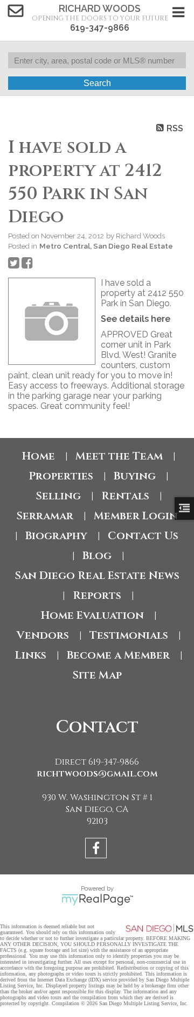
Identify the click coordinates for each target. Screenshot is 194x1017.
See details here (135, 319)
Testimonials (128, 635)
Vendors (43, 635)
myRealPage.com (97, 899)
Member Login (136, 515)
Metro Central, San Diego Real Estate (106, 246)
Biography (56, 535)
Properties (61, 476)
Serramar (44, 515)
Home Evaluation (92, 615)
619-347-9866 (99, 28)
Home (38, 456)
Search (97, 83)
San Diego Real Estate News (97, 575)
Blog (97, 555)
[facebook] (97, 850)
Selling (58, 496)
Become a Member (118, 655)
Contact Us (143, 535)
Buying (135, 476)
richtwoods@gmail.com (97, 774)
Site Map (97, 675)
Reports (97, 595)
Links (30, 655)
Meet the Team (119, 456)
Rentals (125, 496)
